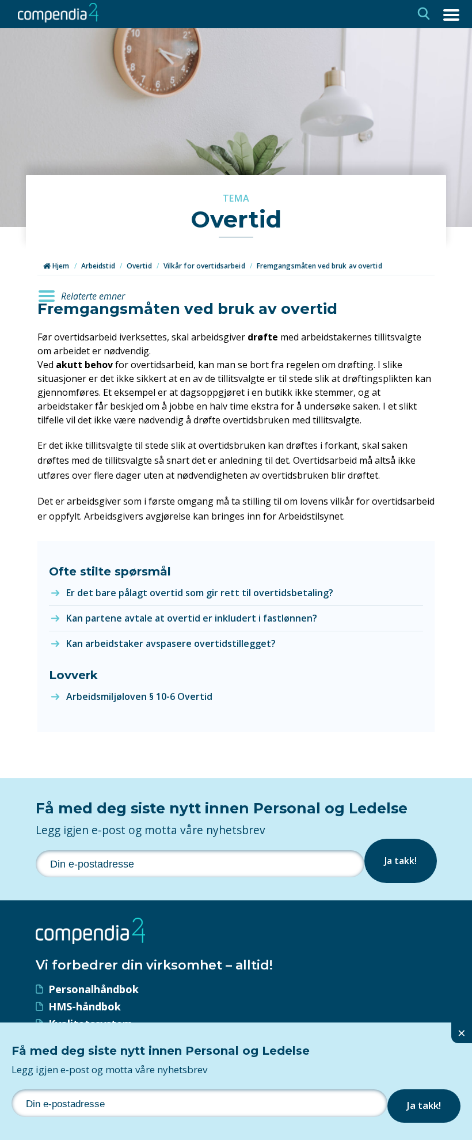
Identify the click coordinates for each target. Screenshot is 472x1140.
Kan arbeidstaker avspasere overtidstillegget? (171, 643)
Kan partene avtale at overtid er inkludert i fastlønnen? (191, 618)
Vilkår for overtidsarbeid (204, 266)
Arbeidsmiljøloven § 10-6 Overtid (139, 696)
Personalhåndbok (93, 989)
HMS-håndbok (84, 1006)
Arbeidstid (98, 266)
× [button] (462, 1032)
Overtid (139, 266)
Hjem (60, 266)
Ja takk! (401, 860)
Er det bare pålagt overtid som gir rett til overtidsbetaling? (199, 592)
